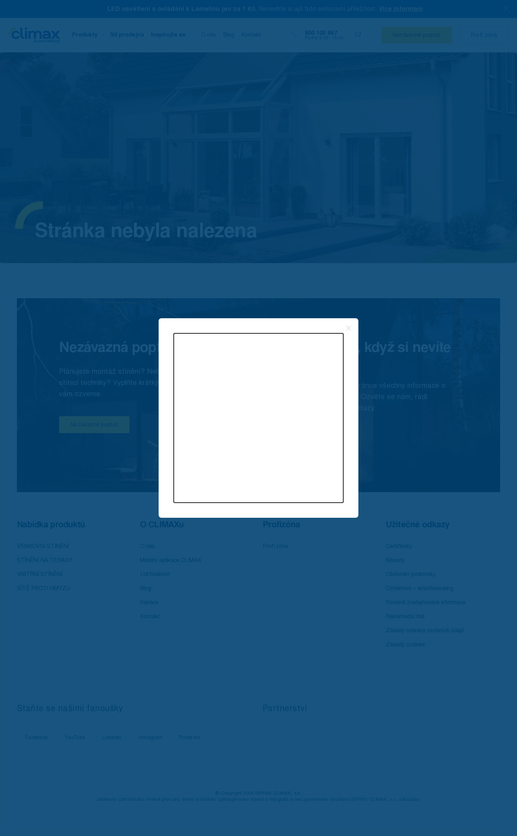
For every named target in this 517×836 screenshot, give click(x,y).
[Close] (348, 328)
